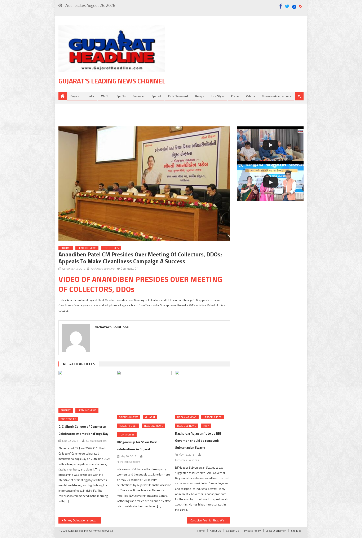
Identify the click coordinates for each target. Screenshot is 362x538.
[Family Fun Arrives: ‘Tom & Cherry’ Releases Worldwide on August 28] (270, 145)
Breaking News (128, 417)
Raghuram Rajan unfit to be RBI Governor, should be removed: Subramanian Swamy (198, 440)
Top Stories (111, 248)
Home (201, 531)
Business (138, 96)
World (105, 96)
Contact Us (232, 531)
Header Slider (128, 426)
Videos (250, 96)
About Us (215, 531)
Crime (235, 96)
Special (156, 96)
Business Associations (276, 96)
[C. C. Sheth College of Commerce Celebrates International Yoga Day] (85, 388)
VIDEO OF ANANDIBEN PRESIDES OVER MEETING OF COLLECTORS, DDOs (140, 284)
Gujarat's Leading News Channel (111, 81)
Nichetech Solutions (102, 268)
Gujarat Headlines (96, 441)
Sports (120, 96)
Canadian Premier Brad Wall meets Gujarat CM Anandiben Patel (210, 520)
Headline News (87, 248)
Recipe (199, 96)
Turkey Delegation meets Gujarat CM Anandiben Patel (82, 520)
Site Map (296, 531)
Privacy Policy (252, 531)
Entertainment (178, 96)
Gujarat (75, 96)
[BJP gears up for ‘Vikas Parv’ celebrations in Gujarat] (144, 391)
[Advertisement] (241, 58)
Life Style (217, 96)
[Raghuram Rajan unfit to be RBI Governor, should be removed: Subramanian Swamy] (202, 391)
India (91, 96)
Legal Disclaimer (276, 531)
